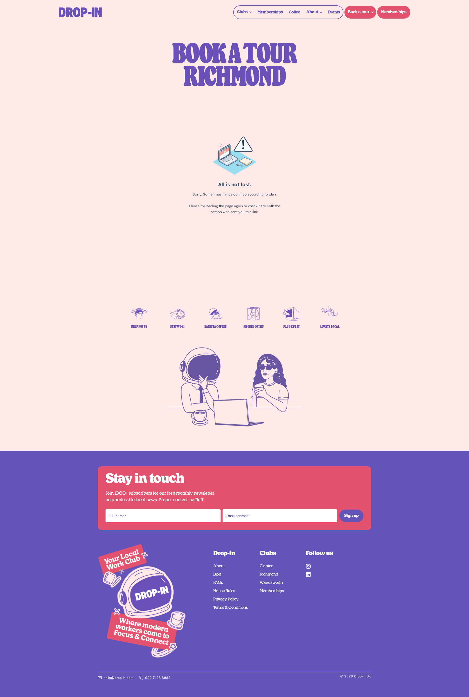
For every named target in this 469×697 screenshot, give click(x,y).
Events (334, 12)
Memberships (270, 12)
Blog (217, 574)
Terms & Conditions (230, 608)
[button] (244, 12)
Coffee (294, 12)
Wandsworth (271, 583)
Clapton (267, 566)
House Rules (224, 591)
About (219, 566)
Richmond (269, 574)
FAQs (218, 583)
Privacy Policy (226, 599)
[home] (80, 12)
